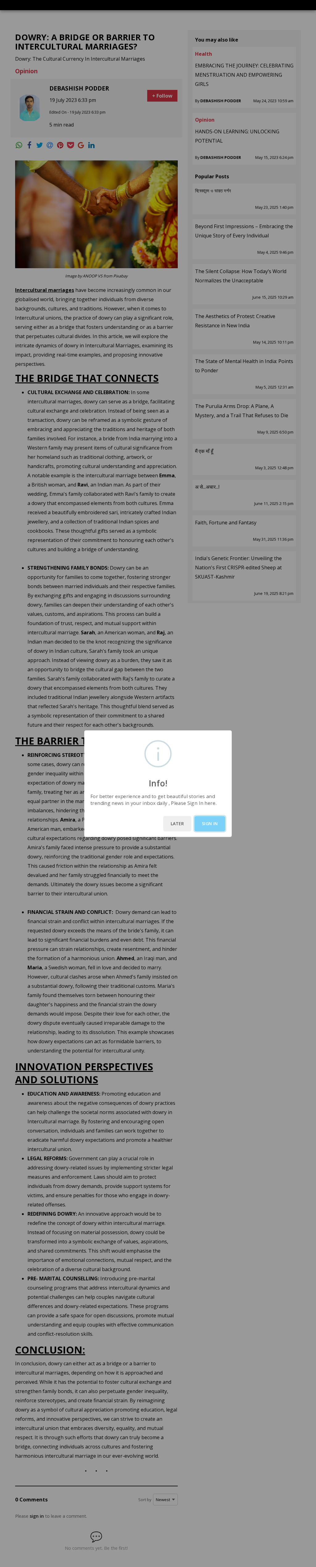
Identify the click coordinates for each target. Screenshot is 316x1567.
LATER (177, 823)
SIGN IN (210, 823)
